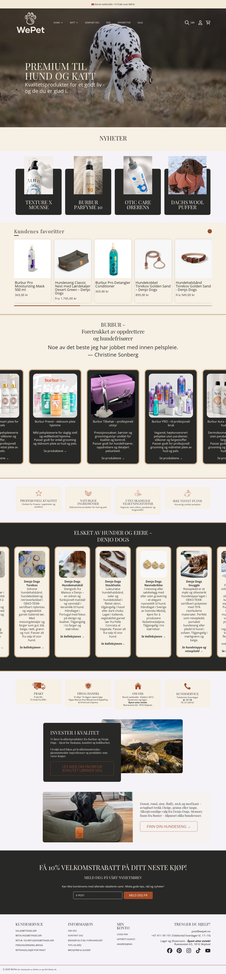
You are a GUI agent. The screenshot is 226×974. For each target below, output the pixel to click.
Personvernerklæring (29, 945)
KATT (73, 22)
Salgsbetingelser (26, 930)
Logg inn (122, 934)
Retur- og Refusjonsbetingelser (35, 940)
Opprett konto (126, 939)
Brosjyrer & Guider (79, 950)
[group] (32, 271)
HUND (56, 22)
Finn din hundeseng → (169, 825)
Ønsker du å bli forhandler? (85, 940)
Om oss (72, 930)
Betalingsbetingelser (29, 935)
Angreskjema (124, 944)
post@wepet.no (201, 931)
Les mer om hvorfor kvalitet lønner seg (82, 767)
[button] (190, 23)
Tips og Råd (74, 945)
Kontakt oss (75, 935)
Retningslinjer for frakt (31, 950)
